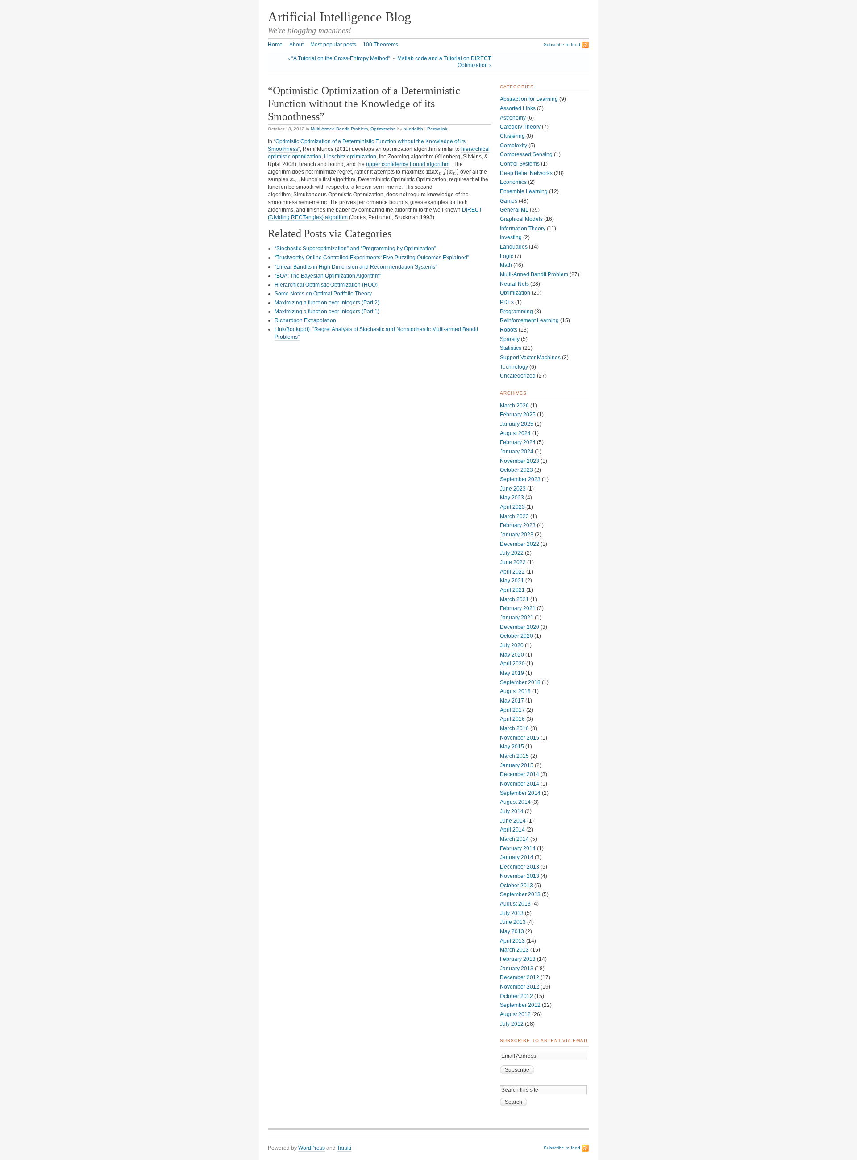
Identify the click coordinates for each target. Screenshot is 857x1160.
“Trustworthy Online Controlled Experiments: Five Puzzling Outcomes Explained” (372, 257)
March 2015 (514, 756)
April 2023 (512, 507)
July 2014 (512, 811)
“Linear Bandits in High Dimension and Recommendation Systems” (356, 267)
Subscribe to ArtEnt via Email (544, 1040)
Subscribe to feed (562, 44)
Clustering (512, 136)
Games (508, 201)
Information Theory (522, 228)
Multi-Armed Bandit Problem (339, 128)
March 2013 (514, 950)
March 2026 (514, 406)
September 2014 (520, 793)
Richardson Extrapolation (305, 320)
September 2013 (520, 894)
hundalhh (413, 128)
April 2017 (512, 710)
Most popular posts (333, 45)
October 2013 (516, 885)
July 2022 (512, 553)
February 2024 (518, 442)
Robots (508, 330)
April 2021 (512, 590)
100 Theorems (380, 45)
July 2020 (512, 645)
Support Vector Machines (530, 357)
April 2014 (512, 830)
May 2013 (512, 931)
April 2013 (512, 941)
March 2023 (514, 516)
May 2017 (512, 701)
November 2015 (519, 738)
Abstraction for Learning (529, 99)
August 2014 (515, 802)
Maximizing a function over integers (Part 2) (327, 302)
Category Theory (520, 127)
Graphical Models (521, 219)
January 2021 (516, 618)
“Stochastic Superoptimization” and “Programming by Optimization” (355, 248)
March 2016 (514, 728)
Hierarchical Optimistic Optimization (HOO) (326, 285)
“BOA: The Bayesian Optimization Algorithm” (328, 276)
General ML (514, 210)
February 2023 (518, 525)
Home (275, 45)
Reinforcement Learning (529, 320)
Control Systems (520, 164)
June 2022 (513, 562)
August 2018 (515, 691)
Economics (513, 182)
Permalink (437, 128)
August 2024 (515, 433)
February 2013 (518, 959)
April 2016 (512, 719)
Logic (506, 256)
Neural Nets (514, 284)
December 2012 (519, 977)
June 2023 (513, 489)
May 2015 (512, 747)
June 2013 (513, 922)
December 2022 (519, 544)
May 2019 (512, 673)
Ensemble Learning (524, 191)
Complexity (513, 145)
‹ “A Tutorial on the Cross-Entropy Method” (339, 58)
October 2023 (516, 470)
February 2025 (518, 415)
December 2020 (519, 627)
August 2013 (515, 904)
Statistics (510, 348)
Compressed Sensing (526, 154)
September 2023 (520, 479)
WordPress (311, 1148)
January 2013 (516, 968)
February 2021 (518, 608)
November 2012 (519, 987)
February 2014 (518, 848)
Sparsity (510, 339)
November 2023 (519, 461)
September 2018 (520, 682)
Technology (514, 367)
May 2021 (512, 581)
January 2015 (516, 765)
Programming (516, 311)
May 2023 (512, 498)
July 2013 (512, 913)
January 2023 (516, 535)
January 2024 (516, 452)
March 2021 (514, 599)
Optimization (383, 128)
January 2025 (516, 424)
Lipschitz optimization (350, 157)
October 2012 (516, 996)
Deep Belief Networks (526, 173)
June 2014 (513, 821)
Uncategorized (518, 376)
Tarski (344, 1148)
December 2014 (519, 774)
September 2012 (520, 1005)
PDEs (507, 302)
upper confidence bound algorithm (407, 164)
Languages (514, 247)
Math (506, 265)
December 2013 (519, 867)
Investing (511, 237)
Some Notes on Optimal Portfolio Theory (323, 294)
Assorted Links (518, 108)
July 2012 (512, 1024)
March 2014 (514, 839)
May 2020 (512, 655)
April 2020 (512, 664)
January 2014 (516, 857)
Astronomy (513, 118)
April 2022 (512, 572)
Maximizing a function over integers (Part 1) (327, 311)
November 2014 (519, 784)
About (296, 45)
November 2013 (519, 876)
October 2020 (516, 636)
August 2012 (515, 1014)
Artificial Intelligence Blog (339, 17)
